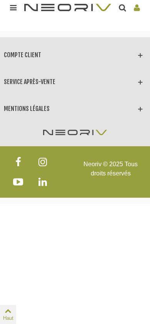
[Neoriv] (67, 7)
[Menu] (13, 7)
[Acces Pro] (137, 7)
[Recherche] (122, 7)
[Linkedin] (43, 182)
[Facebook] (18, 162)
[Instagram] (43, 162)
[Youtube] (18, 182)
